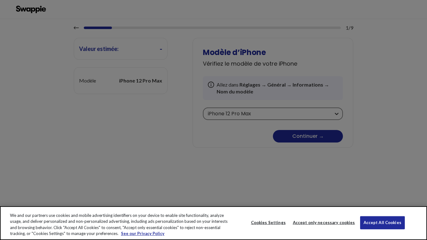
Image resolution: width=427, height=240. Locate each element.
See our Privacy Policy (142, 233)
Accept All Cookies (382, 222)
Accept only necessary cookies (324, 222)
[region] (213, 223)
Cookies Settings (268, 222)
